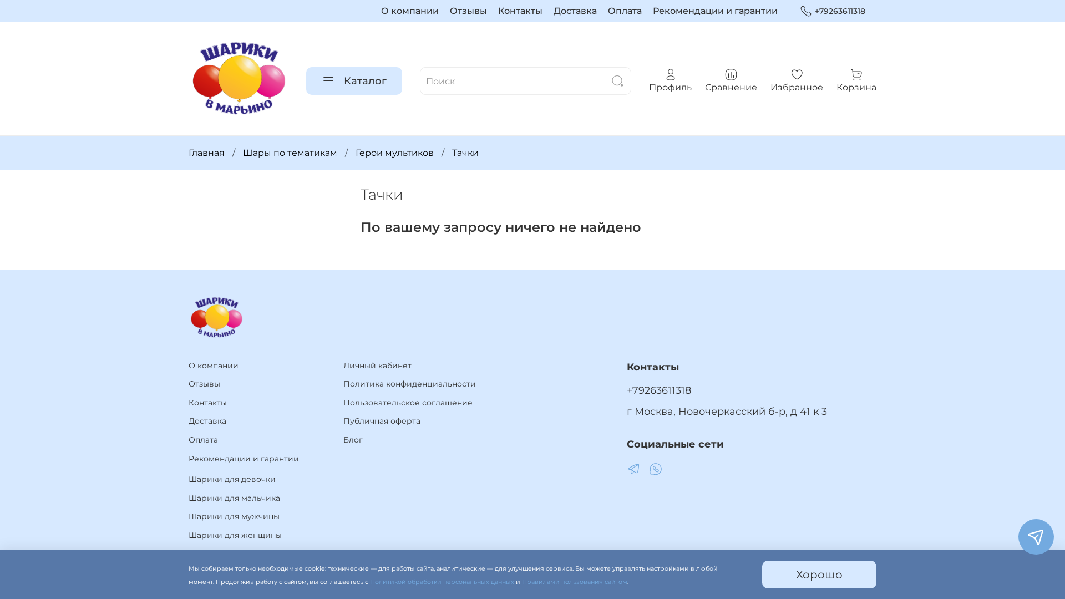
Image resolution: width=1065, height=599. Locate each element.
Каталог (365, 81)
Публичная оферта (381, 421)
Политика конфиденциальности (409, 384)
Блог (353, 440)
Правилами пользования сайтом (574, 582)
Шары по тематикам (290, 153)
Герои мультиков (395, 153)
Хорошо (819, 574)
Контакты (520, 11)
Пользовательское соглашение (408, 403)
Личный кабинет (377, 365)
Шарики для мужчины (234, 516)
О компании (410, 11)
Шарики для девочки (232, 479)
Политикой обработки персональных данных (442, 582)
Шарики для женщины (235, 535)
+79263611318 (840, 11)
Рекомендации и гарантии (715, 11)
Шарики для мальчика (234, 498)
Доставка (575, 11)
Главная (207, 153)
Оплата (625, 11)
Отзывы (468, 11)
